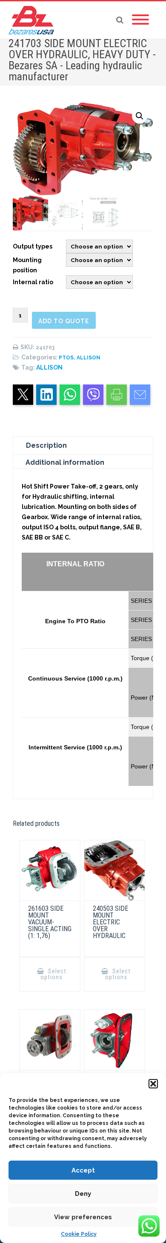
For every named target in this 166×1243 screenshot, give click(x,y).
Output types (32, 246)
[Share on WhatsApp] (70, 394)
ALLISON (88, 358)
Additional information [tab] (65, 462)
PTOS (66, 358)
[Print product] (116, 394)
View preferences (83, 1217)
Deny (83, 1194)
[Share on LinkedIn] (46, 394)
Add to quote (63, 321)
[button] (153, 1083)
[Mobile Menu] (140, 19)
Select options (53, 974)
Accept (83, 1170)
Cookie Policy (79, 1234)
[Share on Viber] (93, 394)
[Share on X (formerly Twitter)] (23, 394)
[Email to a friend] (140, 394)
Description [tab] (46, 445)
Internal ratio (33, 282)
